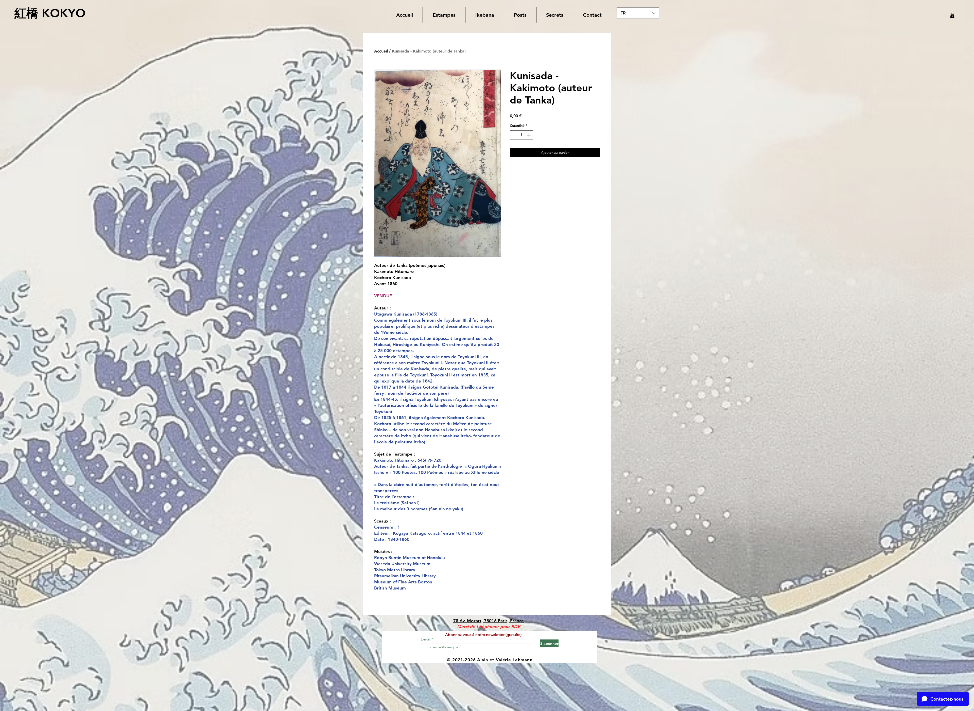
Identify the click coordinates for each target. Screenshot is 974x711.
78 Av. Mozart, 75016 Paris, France (488, 620)
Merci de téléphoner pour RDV (488, 626)
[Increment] (529, 135)
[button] (444, 15)
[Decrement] (514, 135)
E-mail (426, 639)
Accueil (381, 51)
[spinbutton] (521, 135)
